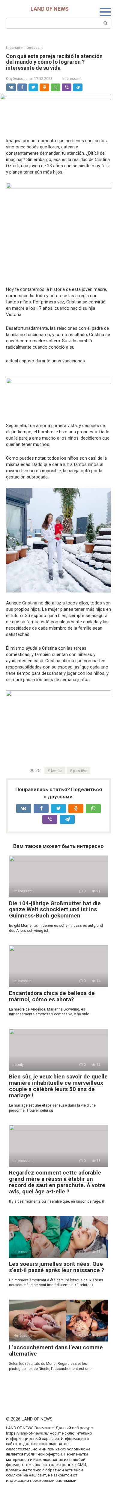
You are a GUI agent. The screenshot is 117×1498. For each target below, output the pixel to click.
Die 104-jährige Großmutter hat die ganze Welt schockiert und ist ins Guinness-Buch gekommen (55, 909)
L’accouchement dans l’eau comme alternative (56, 1350)
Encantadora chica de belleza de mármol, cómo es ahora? (52, 996)
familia (56, 770)
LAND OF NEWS (50, 9)
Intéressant (72, 78)
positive (80, 770)
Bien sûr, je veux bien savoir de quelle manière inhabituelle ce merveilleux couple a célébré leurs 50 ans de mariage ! (58, 1086)
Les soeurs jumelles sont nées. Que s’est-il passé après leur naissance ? (56, 1267)
